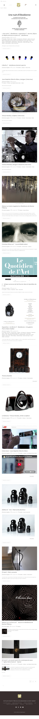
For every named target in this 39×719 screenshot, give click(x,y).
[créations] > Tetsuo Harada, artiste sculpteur (16, 416)
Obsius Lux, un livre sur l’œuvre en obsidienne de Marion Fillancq (17, 623)
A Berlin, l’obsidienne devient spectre (14, 65)
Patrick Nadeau (8, 42)
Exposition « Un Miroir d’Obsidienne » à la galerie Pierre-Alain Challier (17, 328)
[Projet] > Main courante (9, 572)
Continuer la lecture (7, 48)
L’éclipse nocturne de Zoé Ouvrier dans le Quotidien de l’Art (19, 285)
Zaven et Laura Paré (14, 43)
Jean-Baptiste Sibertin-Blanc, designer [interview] (17, 79)
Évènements (29, 332)
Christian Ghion (24, 246)
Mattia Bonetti (14, 41)
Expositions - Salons (14, 289)
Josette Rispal (10, 334)
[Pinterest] (21, 707)
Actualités (19, 67)
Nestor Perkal (20, 41)
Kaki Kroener (29, 40)
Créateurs (23, 67)
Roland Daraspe (14, 42)
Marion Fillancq (26, 210)
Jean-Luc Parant (13, 40)
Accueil (2, 7)
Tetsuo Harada (28, 117)
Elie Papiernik (23, 332)
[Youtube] (23, 707)
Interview (23, 117)
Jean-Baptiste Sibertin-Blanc (15, 333)
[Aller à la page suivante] (36, 681)
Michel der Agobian (6, 37)
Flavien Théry (28, 67)
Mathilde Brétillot (8, 41)
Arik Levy (8, 332)
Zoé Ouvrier (21, 289)
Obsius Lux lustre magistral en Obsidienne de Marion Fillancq (18, 207)
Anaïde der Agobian (6, 210)
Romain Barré (20, 42)
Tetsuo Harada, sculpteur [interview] (13, 115)
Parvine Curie (8, 335)
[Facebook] (16, 707)
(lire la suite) (3, 672)
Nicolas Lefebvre (26, 41)
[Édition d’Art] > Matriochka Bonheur (13, 510)
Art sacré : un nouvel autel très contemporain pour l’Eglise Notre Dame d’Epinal (17, 661)
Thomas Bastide (8, 43)
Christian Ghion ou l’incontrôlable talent (15, 244)
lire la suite (9, 631)
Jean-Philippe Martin (20, 40)
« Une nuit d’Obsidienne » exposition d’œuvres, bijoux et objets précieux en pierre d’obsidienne (19, 34)
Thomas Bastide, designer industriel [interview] (16, 164)
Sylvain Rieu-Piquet (26, 42)
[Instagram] (18, 707)
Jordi (25, 40)
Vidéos (33, 117)
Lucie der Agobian (6, 626)
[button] (4, 5)
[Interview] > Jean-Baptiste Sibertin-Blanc (15, 451)
